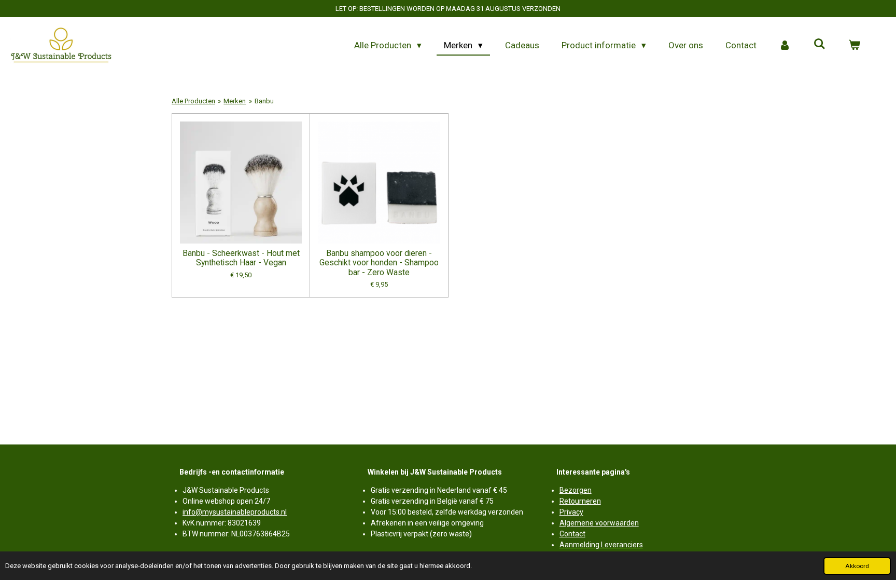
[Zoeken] (819, 44)
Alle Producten (193, 101)
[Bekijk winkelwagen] (854, 45)
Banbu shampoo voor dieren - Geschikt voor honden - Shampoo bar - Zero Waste (379, 263)
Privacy (571, 512)
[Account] (785, 45)
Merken (234, 101)
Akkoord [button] (857, 566)
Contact (572, 534)
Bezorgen (575, 490)
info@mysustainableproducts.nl (235, 512)
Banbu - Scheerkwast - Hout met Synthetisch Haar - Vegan (241, 258)
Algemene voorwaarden (599, 523)
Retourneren (580, 501)
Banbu (264, 101)
